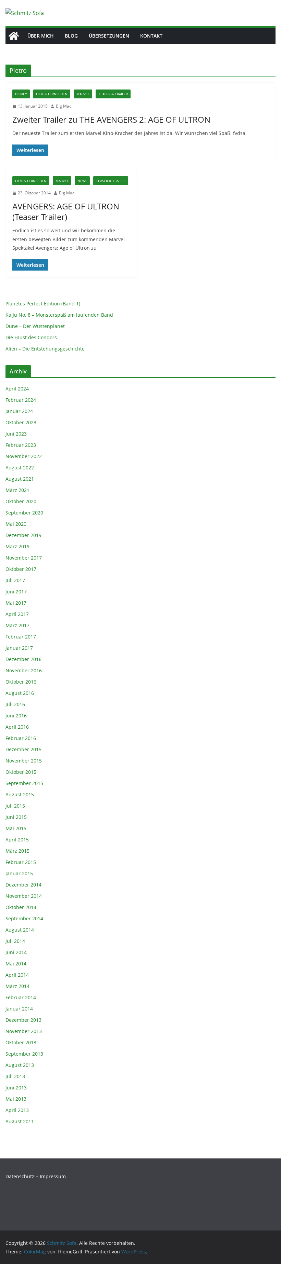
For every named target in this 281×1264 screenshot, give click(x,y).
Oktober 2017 (20, 569)
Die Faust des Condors (31, 337)
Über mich (40, 35)
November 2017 (23, 557)
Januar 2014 (19, 1008)
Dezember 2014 (23, 884)
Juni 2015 (16, 817)
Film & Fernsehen (52, 94)
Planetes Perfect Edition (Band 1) (42, 303)
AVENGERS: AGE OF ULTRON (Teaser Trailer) (65, 211)
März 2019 (17, 546)
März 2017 (17, 625)
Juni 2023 (16, 433)
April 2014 (17, 975)
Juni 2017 (16, 591)
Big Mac (63, 106)
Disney (21, 94)
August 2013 (19, 1065)
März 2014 (17, 986)
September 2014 (24, 918)
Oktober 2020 (20, 501)
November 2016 (23, 670)
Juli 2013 (15, 1076)
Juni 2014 (16, 952)
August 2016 (19, 693)
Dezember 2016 (23, 659)
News (82, 180)
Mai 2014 (15, 963)
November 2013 (23, 1031)
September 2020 (24, 512)
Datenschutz (19, 1176)
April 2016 (17, 727)
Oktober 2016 (20, 681)
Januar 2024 (19, 411)
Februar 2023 (20, 445)
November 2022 (23, 456)
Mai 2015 (15, 828)
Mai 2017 (15, 603)
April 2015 (17, 839)
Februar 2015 (20, 862)
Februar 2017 (20, 636)
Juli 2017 (15, 580)
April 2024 (17, 388)
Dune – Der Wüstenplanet (35, 326)
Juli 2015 (15, 805)
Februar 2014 (20, 997)
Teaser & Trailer (113, 94)
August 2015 (19, 794)
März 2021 (17, 490)
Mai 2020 (15, 524)
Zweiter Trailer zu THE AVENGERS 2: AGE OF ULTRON (111, 119)
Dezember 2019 (23, 535)
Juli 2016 (15, 704)
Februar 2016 (20, 738)
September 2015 (24, 783)
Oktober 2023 (20, 422)
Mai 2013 (15, 1099)
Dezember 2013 (23, 1020)
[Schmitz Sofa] (13, 36)
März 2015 (17, 851)
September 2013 (24, 1053)
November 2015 (23, 760)
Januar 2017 (19, 648)
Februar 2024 (20, 400)
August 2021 (19, 479)
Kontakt (151, 35)
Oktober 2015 (20, 772)
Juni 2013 (16, 1087)
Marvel (82, 94)
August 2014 (19, 929)
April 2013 (17, 1110)
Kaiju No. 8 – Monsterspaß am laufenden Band (59, 315)
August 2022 (19, 467)
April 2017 (17, 614)
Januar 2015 (19, 873)
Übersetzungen (109, 35)
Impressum (53, 1176)
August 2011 (19, 1121)
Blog (71, 35)
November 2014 (23, 896)
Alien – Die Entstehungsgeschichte (45, 348)
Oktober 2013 (20, 1042)
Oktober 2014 (20, 907)
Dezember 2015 (23, 749)
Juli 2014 (15, 941)
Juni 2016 (16, 715)
